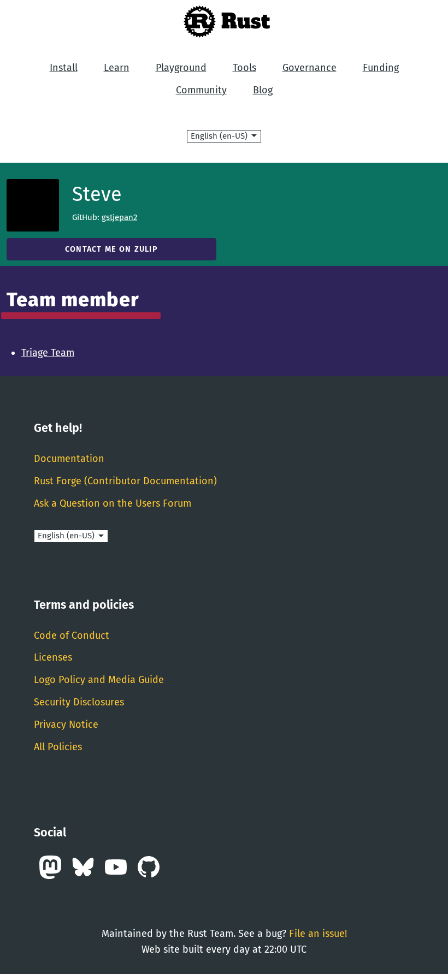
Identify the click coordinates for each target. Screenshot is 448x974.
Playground (181, 68)
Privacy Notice (66, 724)
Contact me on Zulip (111, 249)
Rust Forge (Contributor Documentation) (125, 481)
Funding (381, 68)
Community (201, 90)
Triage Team (47, 353)
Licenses (53, 657)
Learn (116, 68)
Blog (263, 90)
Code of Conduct (71, 635)
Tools (244, 68)
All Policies (58, 747)
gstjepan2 (119, 217)
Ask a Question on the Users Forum (112, 503)
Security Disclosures (79, 702)
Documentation (69, 459)
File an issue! (318, 934)
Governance (309, 68)
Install (64, 68)
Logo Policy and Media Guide (99, 680)
